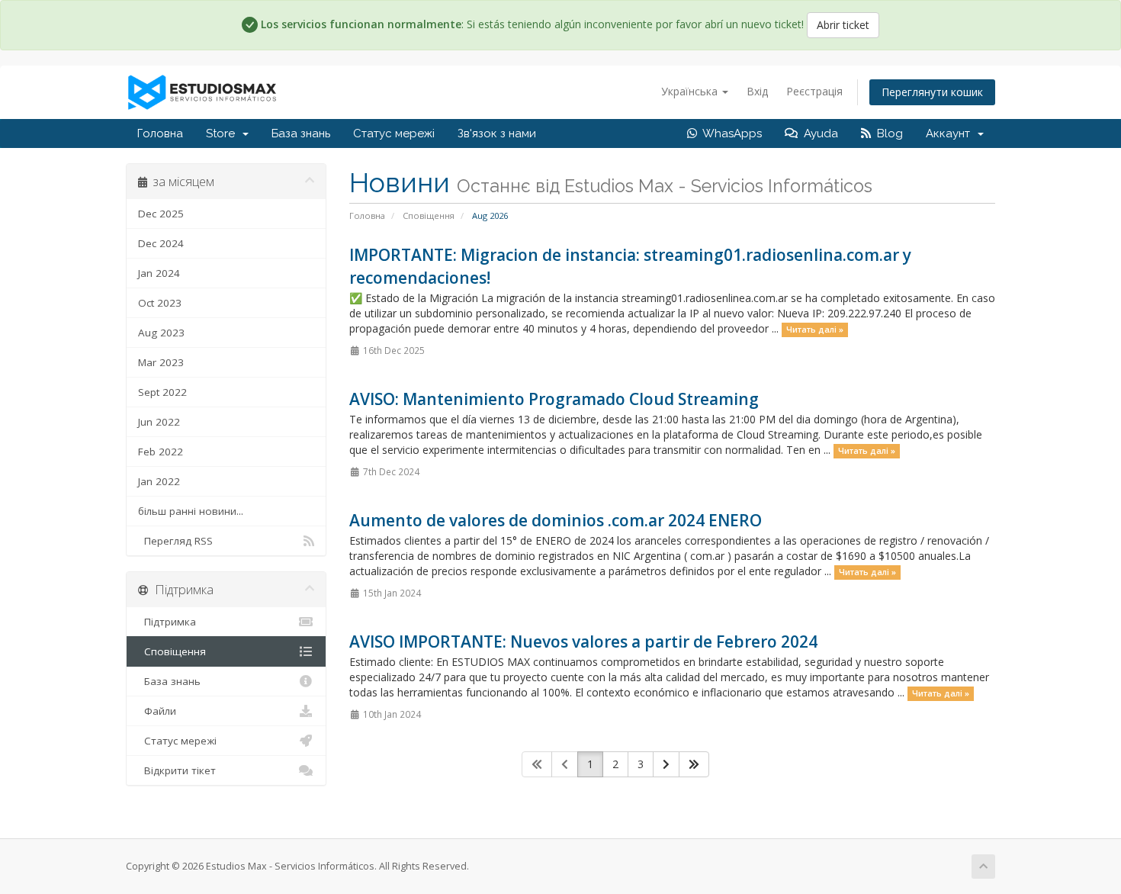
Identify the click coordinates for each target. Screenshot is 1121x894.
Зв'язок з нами (497, 133)
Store (223, 133)
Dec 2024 (161, 243)
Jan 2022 (159, 481)
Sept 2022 (162, 392)
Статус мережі (394, 133)
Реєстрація (814, 91)
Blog (887, 133)
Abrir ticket (843, 25)
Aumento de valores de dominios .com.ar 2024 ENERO (555, 520)
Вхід (757, 91)
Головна (160, 133)
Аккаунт (951, 133)
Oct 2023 (159, 303)
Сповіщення (429, 215)
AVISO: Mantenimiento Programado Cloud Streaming (554, 399)
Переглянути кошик (932, 92)
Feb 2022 (160, 451)
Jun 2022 (159, 422)
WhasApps (729, 133)
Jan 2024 (159, 273)
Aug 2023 (161, 332)
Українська (691, 91)
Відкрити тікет (177, 770)
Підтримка (167, 622)
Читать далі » (814, 329)
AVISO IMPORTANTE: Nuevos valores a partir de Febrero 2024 (583, 641)
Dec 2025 (161, 213)
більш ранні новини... (190, 511)
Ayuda (818, 133)
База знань (300, 133)
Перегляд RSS (175, 541)
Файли (157, 711)
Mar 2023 (161, 362)
